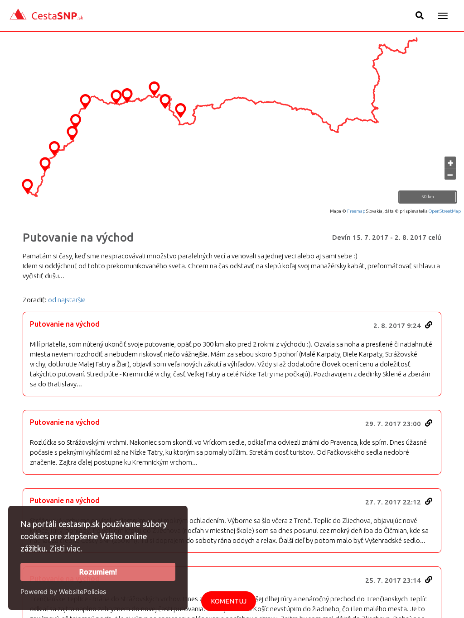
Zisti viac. (65, 548)
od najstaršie (67, 300)
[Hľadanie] (420, 15)
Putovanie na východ (78, 237)
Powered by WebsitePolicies (63, 591)
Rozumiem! (98, 572)
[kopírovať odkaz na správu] (428, 325)
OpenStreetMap (445, 211)
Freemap (356, 211)
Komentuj (228, 601)
